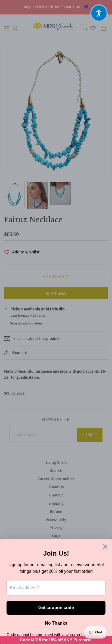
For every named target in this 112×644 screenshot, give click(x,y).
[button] (99, 13)
